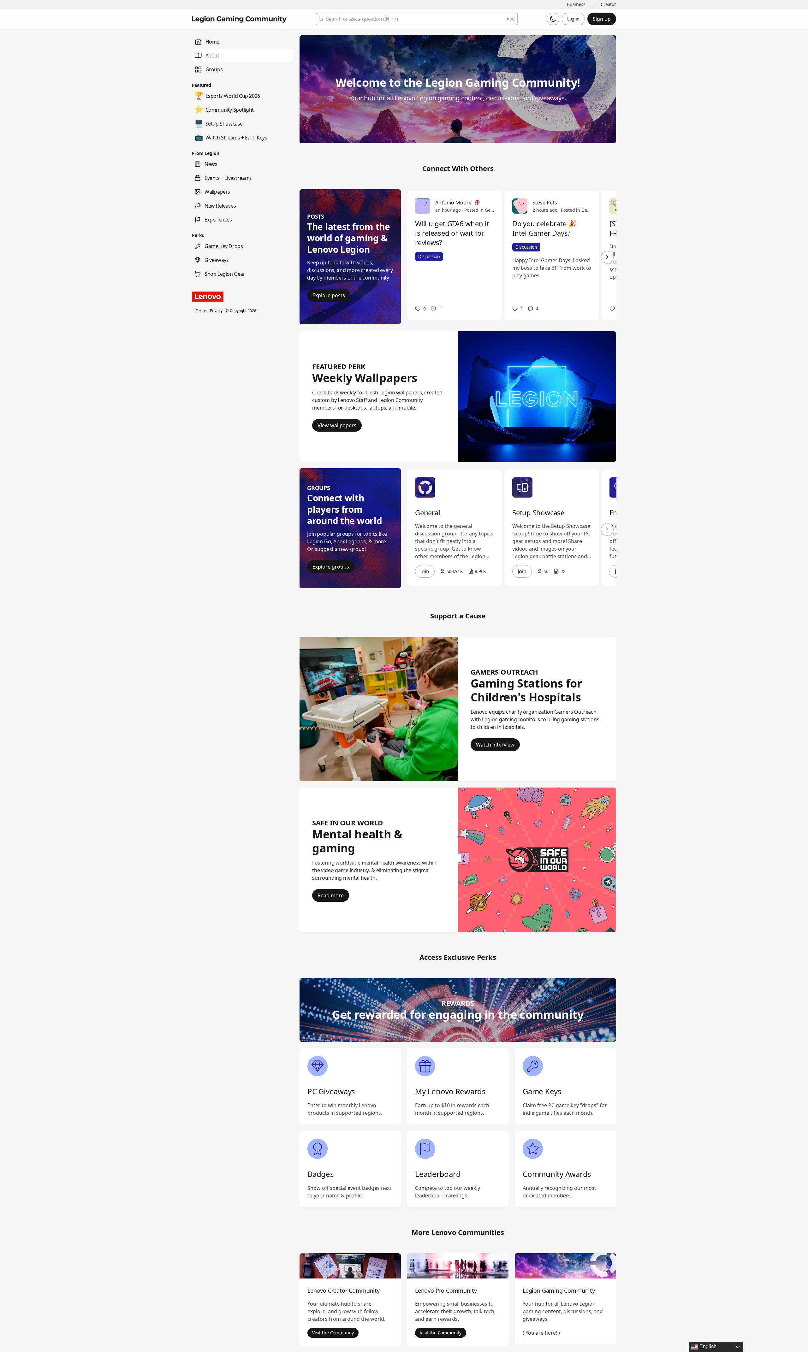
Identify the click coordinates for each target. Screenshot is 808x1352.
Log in (573, 19)
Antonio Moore (453, 202)
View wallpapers (337, 425)
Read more (331, 895)
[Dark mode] (553, 19)
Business (576, 4)
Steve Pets (544, 202)
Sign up (602, 18)
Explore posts (328, 295)
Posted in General (479, 210)
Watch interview (495, 744)
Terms (201, 310)
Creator (608, 4)
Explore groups (330, 566)
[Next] (607, 257)
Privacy (216, 310)
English (707, 1346)
